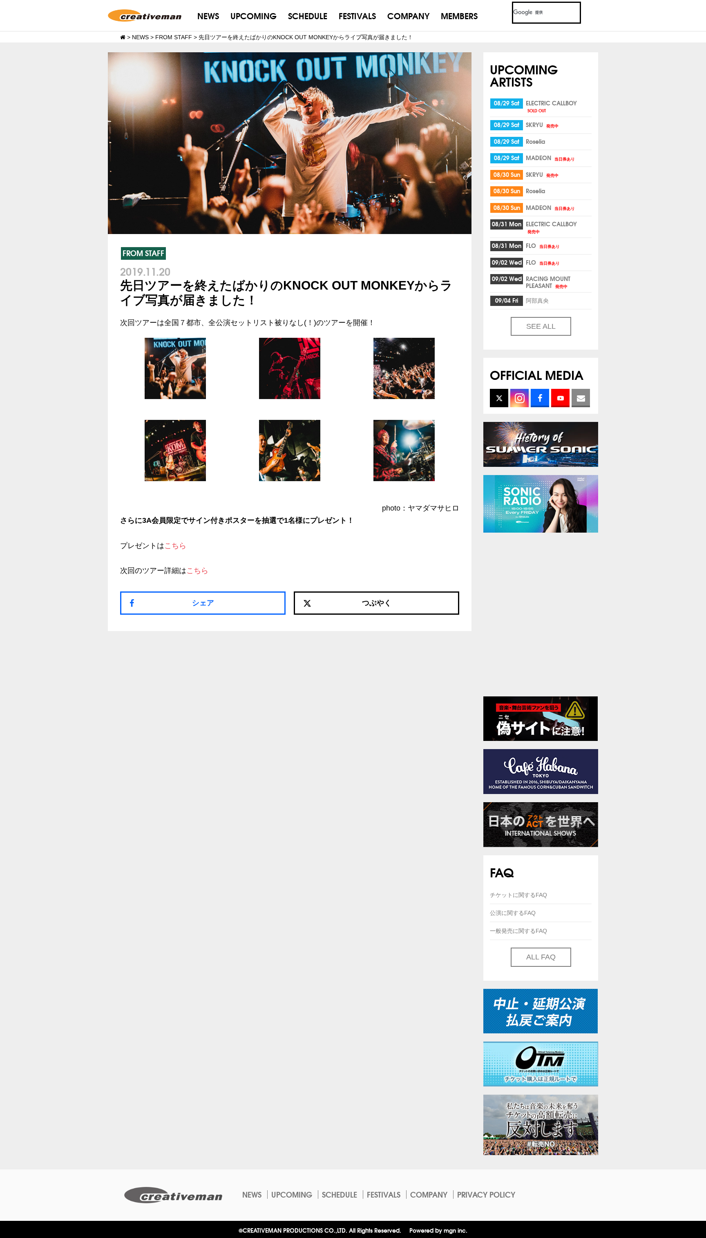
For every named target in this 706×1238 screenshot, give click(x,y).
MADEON (550, 157)
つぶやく (376, 603)
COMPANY (408, 15)
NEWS (208, 15)
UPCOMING (253, 15)
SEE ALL (541, 326)
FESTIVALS (357, 15)
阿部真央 (537, 300)
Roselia (535, 141)
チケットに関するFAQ (518, 895)
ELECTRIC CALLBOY (551, 106)
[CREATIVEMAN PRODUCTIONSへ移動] (122, 37)
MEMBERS (459, 15)
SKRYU (542, 124)
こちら (175, 546)
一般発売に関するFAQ (518, 931)
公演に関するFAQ (513, 913)
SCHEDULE (307, 15)
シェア (203, 603)
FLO (543, 245)
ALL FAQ (541, 957)
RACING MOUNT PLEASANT (548, 282)
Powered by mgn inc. (438, 1230)
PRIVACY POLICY (486, 1194)
